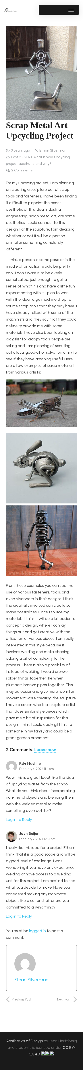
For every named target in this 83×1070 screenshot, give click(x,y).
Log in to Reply (19, 819)
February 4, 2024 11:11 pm (36, 769)
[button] (71, 10)
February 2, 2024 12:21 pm (37, 839)
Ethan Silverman (52, 150)
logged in (37, 930)
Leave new (45, 749)
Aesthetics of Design (25, 1040)
